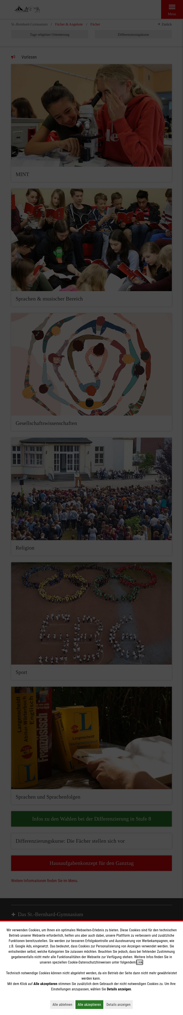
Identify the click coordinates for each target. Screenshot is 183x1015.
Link (140, 962)
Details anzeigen (119, 1004)
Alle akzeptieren (90, 1004)
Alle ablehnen (63, 1004)
